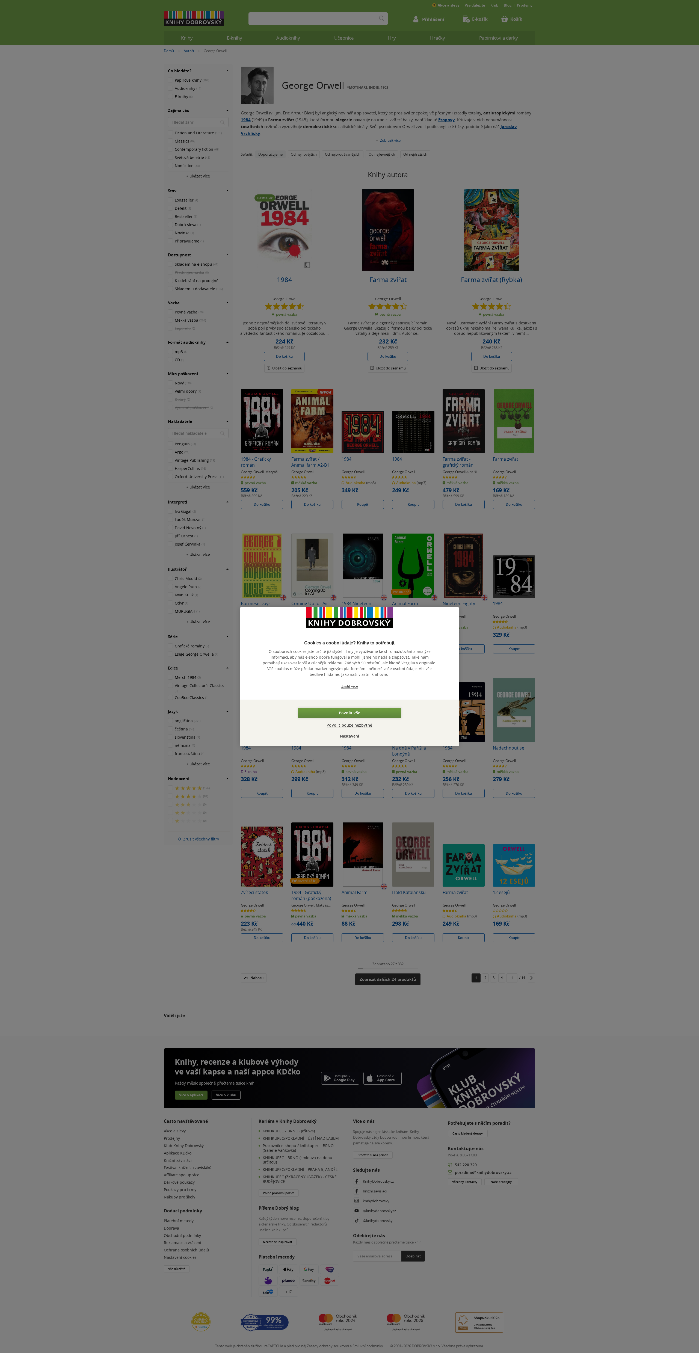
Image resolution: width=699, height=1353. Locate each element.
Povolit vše (349, 712)
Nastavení (349, 736)
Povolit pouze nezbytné (349, 725)
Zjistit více (349, 686)
